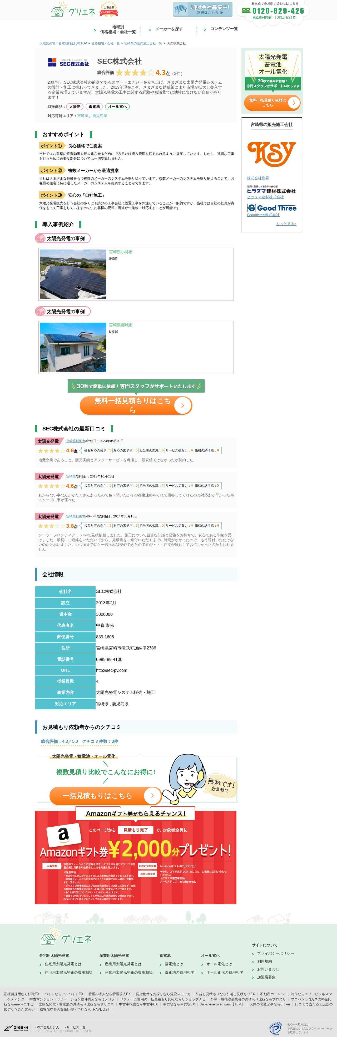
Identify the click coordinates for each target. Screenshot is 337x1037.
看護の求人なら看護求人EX (109, 994)
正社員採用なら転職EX (21, 994)
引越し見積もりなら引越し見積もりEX (225, 994)
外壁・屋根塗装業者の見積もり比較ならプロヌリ (248, 999)
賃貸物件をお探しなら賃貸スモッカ (163, 994)
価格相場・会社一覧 (105, 43)
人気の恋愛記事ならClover (270, 1004)
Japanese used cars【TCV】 (222, 1004)
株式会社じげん (48, 1027)
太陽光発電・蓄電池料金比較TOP (63, 43)
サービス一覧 (76, 1027)
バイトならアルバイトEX (63, 994)
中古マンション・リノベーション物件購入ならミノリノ (72, 999)
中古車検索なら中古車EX (138, 1004)
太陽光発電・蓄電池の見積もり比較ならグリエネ (76, 1004)
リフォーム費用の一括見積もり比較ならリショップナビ (163, 999)
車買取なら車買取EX (179, 1004)
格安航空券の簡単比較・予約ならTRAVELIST (75, 1009)
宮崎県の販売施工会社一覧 (143, 43)
